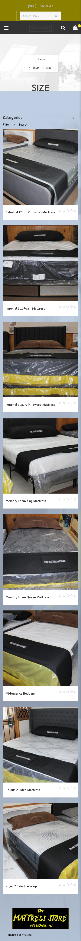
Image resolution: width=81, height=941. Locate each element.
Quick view (54, 209)
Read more (45, 209)
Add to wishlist (27, 209)
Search (23, 124)
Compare (36, 209)
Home (42, 59)
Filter (6, 124)
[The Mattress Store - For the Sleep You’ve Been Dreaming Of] (40, 27)
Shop (36, 67)
